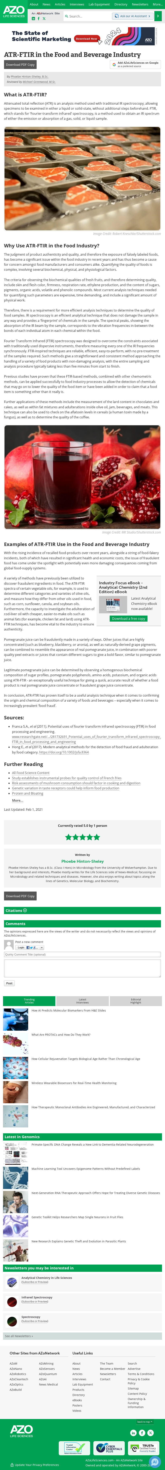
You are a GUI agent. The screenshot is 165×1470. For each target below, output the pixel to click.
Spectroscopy (31, 1317)
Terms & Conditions (141, 1374)
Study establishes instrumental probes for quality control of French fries (67, 778)
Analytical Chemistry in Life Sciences (47, 1278)
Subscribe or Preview (34, 1282)
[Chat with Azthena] (155, 1462)
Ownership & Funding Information (136, 1403)
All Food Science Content (31, 773)
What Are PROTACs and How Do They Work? (61, 1035)
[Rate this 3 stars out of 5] (82, 837)
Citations (14, 910)
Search (132, 1363)
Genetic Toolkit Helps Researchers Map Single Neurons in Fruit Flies (77, 1217)
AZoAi (43, 1379)
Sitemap (133, 1388)
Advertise (134, 1369)
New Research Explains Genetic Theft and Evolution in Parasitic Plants (79, 1241)
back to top (143, 1421)
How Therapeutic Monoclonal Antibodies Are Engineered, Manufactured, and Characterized (93, 1107)
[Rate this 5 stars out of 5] (96, 837)
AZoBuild (16, 1390)
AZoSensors (47, 1369)
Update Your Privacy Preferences (36, 1465)
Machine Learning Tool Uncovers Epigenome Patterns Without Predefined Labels (86, 1169)
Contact (105, 1379)
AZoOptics (16, 1384)
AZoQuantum (48, 1374)
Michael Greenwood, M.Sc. (39, 82)
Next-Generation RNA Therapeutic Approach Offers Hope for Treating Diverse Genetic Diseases (96, 1193)
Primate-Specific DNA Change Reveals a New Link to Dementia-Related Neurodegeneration (93, 1144)
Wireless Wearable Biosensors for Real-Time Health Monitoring (74, 1083)
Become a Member (112, 1369)
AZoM (13, 1363)
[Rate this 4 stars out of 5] (89, 837)
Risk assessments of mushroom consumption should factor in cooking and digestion (76, 783)
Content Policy (137, 1394)
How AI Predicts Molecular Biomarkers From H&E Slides (69, 1010)
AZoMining (46, 1363)
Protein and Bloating (27, 793)
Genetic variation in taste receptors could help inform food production (65, 788)
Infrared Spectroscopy (37, 1297)
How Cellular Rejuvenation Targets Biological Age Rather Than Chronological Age (86, 1059)
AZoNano (16, 1369)
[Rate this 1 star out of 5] (68, 837)
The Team (106, 1363)
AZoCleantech (19, 1379)
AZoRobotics (18, 1374)
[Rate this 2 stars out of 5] (75, 837)
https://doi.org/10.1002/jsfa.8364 (64, 752)
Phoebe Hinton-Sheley (82, 861)
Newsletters (108, 1374)
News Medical (48, 1384)
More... (17, 800)
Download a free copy (128, 618)
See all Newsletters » (19, 1336)
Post (9, 983)
